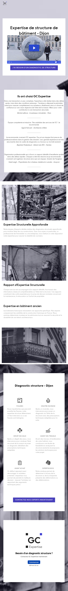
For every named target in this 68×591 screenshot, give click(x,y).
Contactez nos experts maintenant (34, 500)
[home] (5, 3)
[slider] (32, 62)
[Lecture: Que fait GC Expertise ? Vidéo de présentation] (34, 48)
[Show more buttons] (59, 62)
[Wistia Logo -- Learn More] (56, 62)
